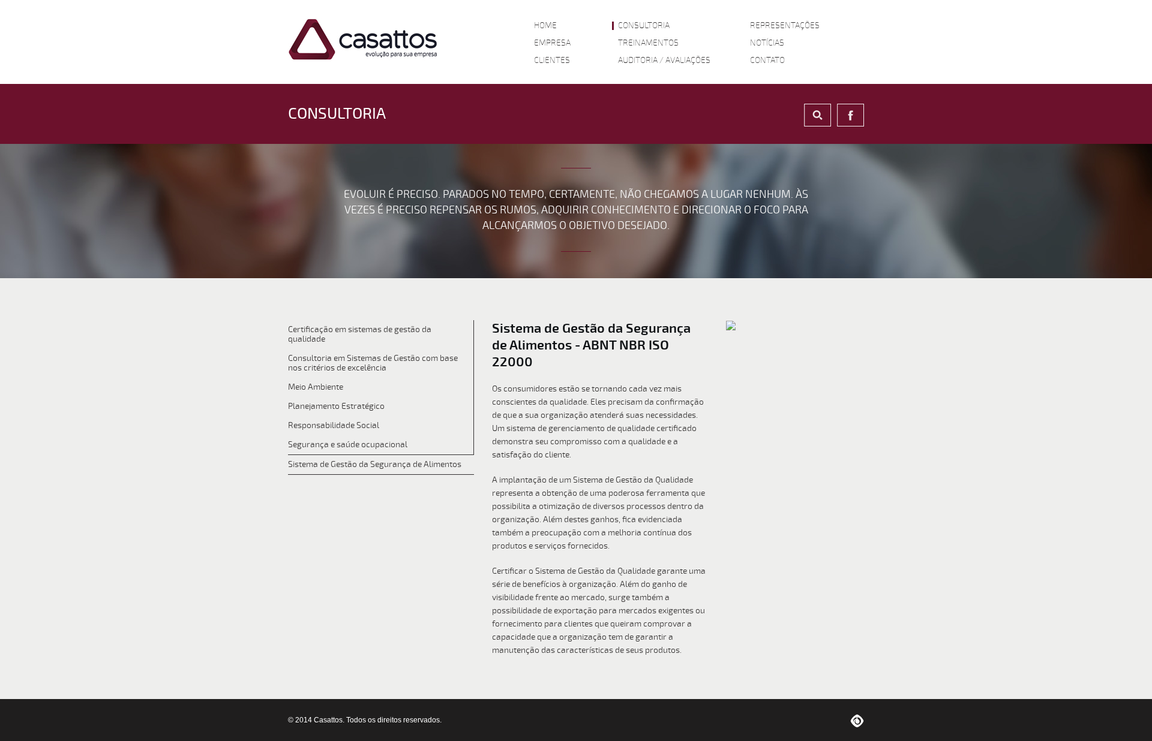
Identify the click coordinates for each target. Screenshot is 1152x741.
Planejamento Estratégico (336, 406)
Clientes (552, 60)
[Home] (363, 39)
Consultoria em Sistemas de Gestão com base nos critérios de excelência (373, 363)
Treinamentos (648, 43)
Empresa (552, 43)
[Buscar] (817, 115)
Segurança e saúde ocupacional (347, 444)
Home (545, 26)
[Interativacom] (857, 720)
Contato (767, 60)
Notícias (767, 43)
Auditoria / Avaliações (664, 60)
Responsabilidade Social (333, 425)
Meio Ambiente (315, 387)
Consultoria (644, 26)
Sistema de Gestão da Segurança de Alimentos (374, 464)
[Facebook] (850, 115)
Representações (785, 26)
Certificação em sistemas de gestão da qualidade (359, 334)
